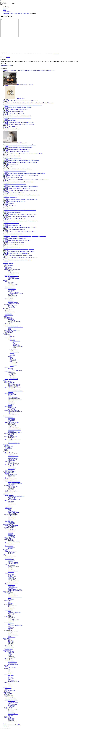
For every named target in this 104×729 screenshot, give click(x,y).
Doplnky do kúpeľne (12, 423)
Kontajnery (7, 473)
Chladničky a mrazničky (12, 394)
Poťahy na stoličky (11, 607)
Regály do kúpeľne (11, 419)
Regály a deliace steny (12, 518)
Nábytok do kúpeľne (9, 417)
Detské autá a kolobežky (12, 305)
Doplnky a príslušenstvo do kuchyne (15, 411)
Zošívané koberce (11, 599)
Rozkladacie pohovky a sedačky (14, 512)
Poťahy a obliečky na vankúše (13, 619)
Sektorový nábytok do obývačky (11, 514)
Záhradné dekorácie (11, 706)
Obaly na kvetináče (9, 265)
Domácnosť (5, 316)
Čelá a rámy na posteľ (12, 576)
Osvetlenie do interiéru (9, 528)
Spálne (4, 554)
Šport (6, 689)
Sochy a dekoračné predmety (13, 278)
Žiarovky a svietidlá (9, 546)
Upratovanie (7, 323)
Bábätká (6, 281)
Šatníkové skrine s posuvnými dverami (15, 590)
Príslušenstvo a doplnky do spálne (11, 582)
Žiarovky (7, 542)
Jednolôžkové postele (12, 578)
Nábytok (9, 356)
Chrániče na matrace (16, 341)
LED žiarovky (10, 544)
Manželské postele (11, 579)
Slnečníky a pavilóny (9, 695)
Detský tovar (7, 334)
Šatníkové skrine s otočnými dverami (15, 589)
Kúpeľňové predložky (12, 426)
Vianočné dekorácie (11, 552)
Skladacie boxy (11, 642)
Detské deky (10, 299)
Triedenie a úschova (6, 638)
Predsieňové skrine (11, 487)
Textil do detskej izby (9, 298)
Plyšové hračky (13, 336)
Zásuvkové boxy (11, 644)
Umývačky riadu (11, 404)
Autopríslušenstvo (8, 309)
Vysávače (9, 328)
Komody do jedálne (11, 465)
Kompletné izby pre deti (12, 295)
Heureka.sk (5, 333)
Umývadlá (10, 438)
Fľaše (9, 676)
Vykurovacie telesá (11, 705)
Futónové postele (11, 577)
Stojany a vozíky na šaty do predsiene (15, 483)
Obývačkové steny (8, 507)
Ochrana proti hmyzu (9, 315)
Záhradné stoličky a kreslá (13, 714)
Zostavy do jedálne (9, 470)
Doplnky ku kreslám (11, 475)
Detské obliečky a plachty (13, 302)
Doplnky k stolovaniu (9, 651)
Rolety (9, 602)
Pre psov (11, 369)
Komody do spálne (11, 560)
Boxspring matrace (11, 565)
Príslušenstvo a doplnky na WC (11, 433)
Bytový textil (12, 340)
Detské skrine (10, 294)
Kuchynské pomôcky (9, 659)
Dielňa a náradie (8, 312)
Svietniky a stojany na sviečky (13, 272)
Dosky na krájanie (11, 660)
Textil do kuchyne (8, 604)
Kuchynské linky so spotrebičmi (14, 385)
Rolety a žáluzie (8, 600)
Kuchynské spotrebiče (9, 393)
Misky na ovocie (11, 652)
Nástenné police (11, 517)
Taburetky (12, 366)
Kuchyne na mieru (8, 381)
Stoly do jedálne (8, 461)
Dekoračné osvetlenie (12, 526)
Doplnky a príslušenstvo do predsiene (12, 481)
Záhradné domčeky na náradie (11, 698)
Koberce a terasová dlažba (13, 702)
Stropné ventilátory (9, 538)
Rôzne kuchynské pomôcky (13, 664)
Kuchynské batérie (11, 412)
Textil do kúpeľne (8, 610)
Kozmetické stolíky (9, 446)
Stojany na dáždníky (11, 484)
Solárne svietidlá (11, 540)
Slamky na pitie (11, 656)
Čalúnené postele (11, 575)
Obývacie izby (5, 494)
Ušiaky (9, 505)
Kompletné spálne (8, 556)
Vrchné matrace (11, 572)
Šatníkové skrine (8, 584)
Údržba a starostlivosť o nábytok (14, 499)
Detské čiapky (13, 375)
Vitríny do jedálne (11, 469)
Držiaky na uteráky (11, 424)
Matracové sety (10, 567)
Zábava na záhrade (11, 307)
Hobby (6, 367)
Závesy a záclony (8, 630)
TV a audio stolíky (11, 523)
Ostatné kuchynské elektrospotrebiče (15, 399)
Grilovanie (7, 694)
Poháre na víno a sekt (12, 667)
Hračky (9, 335)
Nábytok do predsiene (9, 485)
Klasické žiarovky (11, 543)
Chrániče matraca (11, 623)
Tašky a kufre (7, 691)
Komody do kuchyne (12, 407)
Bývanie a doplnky (11, 338)
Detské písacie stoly (11, 290)
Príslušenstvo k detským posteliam (16, 293)
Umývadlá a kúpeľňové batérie (11, 436)
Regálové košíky (11, 641)
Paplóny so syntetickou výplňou (16, 625)
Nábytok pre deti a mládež (10, 288)
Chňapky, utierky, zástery (12, 605)
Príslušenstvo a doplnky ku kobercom (15, 597)
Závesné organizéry (9, 649)
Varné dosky (10, 405)
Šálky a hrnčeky (11, 678)
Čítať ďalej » (56, 53)
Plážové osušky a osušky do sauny (14, 612)
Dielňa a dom (5, 308)
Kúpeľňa (12, 350)
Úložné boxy (12, 355)
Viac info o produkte (6, 65)
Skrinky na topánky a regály (10, 490)
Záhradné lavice (11, 710)
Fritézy (9, 396)
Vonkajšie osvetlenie (9, 539)
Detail (7, 71)
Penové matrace (11, 568)
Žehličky (9, 329)
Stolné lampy (10, 534)
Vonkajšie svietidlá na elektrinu (14, 541)
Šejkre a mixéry (11, 400)
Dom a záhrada (8, 337)
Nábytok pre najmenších (12, 296)
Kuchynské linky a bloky (10, 382)
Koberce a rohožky (9, 592)
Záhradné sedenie (8, 708)
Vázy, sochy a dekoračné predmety (12, 276)
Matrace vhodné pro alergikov (13, 566)
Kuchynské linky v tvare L (13, 386)
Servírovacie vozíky (11, 409)
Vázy (9, 279)
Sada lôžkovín (10, 628)
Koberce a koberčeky (14, 349)
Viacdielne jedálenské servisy (13, 681)
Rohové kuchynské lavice (13, 458)
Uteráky (14, 347)
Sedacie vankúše (11, 620)
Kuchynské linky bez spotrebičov (14, 384)
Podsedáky (10, 703)
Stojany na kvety (8, 268)
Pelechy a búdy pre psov (17, 370)
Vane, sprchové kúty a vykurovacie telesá (13, 439)
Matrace (11, 357)
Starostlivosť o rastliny (12, 697)
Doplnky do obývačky (9, 495)
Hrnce (28, 13)
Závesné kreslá (10, 715)
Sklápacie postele (11, 581)
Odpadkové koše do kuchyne (13, 414)
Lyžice (9, 669)
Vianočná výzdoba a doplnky (10, 551)
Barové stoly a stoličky (9, 452)
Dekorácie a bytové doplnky (8, 263)
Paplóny (9, 624)
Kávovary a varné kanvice (13, 397)
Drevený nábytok (11, 719)
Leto (6, 550)
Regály (6, 449)
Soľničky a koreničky (12, 657)
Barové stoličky (6, 6)
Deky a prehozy (11, 618)
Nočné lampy (10, 531)
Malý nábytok (5, 444)
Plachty (14, 343)
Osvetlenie (12, 353)
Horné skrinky (10, 388)
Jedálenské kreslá (11, 457)
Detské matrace (8, 286)
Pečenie (6, 665)
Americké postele (11, 574)
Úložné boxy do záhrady (12, 704)
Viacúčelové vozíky (9, 647)
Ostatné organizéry (8, 645)
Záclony (9, 636)
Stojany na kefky (16, 351)
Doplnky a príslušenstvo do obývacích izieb (16, 496)
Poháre (6, 666)
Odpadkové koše (8, 317)
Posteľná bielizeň (16, 344)
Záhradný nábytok (6, 692)
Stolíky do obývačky (9, 521)
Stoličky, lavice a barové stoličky (11, 453)
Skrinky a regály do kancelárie (11, 478)
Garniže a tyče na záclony (13, 631)
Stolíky (11, 361)
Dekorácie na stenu (11, 277)
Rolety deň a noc (11, 603)
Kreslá (6, 500)
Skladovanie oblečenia (9, 646)
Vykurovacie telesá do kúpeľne (14, 443)
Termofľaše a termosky (12, 680)
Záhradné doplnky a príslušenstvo (11, 700)
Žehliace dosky (10, 322)
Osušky (9, 611)
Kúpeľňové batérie (11, 437)
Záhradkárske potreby (9, 696)
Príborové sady (10, 671)
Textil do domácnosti (7, 591)
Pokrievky (10, 685)
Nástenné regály (8, 447)
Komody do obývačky (12, 515)
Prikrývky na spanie (16, 345)
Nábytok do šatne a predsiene (8, 479)
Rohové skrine (10, 588)
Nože (9, 670)
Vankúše (4, 10)
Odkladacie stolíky (8, 448)
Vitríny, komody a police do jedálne (12, 464)
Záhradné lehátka (11, 711)
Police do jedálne (11, 466)
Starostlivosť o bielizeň (9, 318)
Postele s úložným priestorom (13, 580)
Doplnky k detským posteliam (13, 303)
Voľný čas (5, 686)
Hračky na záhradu (11, 701)
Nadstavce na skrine (11, 585)
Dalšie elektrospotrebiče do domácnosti (15, 327)
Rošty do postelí (13, 359)
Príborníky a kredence (12, 467)
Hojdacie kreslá (11, 501)
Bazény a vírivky (8, 693)
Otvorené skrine (11, 586)
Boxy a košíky (8, 639)
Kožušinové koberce (12, 595)
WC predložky (10, 435)
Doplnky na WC (11, 434)
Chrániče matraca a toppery (10, 555)
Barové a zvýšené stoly (12, 462)
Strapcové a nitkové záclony (13, 634)
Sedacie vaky (10, 297)
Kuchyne (4, 380)
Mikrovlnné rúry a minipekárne (14, 398)
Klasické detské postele (14, 292)
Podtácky (9, 653)
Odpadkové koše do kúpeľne (13, 427)
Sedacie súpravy (13, 360)
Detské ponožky (13, 376)
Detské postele (10, 291)
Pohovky (9, 510)
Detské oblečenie (11, 374)
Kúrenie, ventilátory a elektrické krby (12, 330)
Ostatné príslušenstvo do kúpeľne (14, 428)
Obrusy (9, 606)
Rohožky (9, 598)
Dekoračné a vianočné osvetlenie (11, 525)
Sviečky (9, 271)
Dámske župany (13, 373)
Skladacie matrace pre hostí (13, 570)
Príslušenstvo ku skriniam (12, 587)
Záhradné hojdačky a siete (13, 709)
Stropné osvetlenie (11, 535)
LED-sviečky (10, 270)
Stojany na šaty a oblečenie (13, 562)
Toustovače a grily (11, 402)
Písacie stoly (5, 7)
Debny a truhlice (11, 640)
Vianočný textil (10, 553)
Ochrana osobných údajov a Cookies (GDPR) (11, 724)
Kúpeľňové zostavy (11, 418)
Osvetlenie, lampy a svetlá (8, 524)
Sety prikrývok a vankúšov (18, 346)
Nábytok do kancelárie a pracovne (9, 471)
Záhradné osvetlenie (9, 707)
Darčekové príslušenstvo (10, 311)
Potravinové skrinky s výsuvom (14, 389)
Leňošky (9, 509)
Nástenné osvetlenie (11, 530)
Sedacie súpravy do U (12, 513)
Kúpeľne (4, 415)
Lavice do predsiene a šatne (13, 486)
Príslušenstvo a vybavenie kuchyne (12, 410)
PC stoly (14, 363)
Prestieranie (10, 608)
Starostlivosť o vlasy (9, 331)
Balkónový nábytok (6, 11)
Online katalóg (5, 725)
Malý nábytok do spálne (9, 559)
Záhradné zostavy (8, 717)
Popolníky (10, 654)
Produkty (11, 13)
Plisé (9, 601)
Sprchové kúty (10, 440)
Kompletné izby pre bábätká (13, 284)
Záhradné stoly (8, 716)
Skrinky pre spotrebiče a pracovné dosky (15, 391)
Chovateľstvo (7, 310)
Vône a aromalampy (11, 273)
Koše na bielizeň (11, 319)
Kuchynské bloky (11, 383)
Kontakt (4, 723)
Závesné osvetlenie (11, 536)
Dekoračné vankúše (11, 617)
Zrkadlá (9, 421)
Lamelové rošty (8, 557)
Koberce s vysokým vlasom (13, 594)
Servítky (9, 655)
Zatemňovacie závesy (12, 637)
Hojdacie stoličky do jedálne (13, 456)
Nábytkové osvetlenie (12, 497)
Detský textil (10, 283)
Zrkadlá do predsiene (9, 492)
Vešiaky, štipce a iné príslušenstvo (14, 321)
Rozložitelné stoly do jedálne (13, 463)
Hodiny (6, 264)
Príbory (6, 668)
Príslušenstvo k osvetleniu (10, 537)
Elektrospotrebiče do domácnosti (11, 325)
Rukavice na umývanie (12, 613)
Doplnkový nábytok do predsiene (14, 482)
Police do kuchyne (11, 408)
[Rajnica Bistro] (9, 36)
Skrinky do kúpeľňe (11, 420)
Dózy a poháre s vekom (12, 662)
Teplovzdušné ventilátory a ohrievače (15, 432)
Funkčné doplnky (8, 688)
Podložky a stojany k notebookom (11, 379)
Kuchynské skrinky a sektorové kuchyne (13, 387)
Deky (14, 342)
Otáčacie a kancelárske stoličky (11, 474)
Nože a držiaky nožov (12, 663)
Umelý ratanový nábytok (12, 721)
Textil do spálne (8, 621)
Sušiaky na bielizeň (11, 320)
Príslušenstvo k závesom (12, 633)
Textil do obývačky (9, 616)
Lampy (14, 354)
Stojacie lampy (10, 533)
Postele (4, 9)
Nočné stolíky (15, 362)
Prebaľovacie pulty (11, 285)
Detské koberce (11, 301)
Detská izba (5, 280)
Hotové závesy (10, 632)
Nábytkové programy (12, 516)
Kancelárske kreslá (11, 476)
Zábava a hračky (8, 304)
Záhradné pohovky (11, 713)
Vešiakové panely (11, 488)
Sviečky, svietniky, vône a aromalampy (12, 269)
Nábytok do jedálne (6, 451)
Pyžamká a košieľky (14, 378)
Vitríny (6, 450)
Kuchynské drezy (11, 413)
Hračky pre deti (11, 306)
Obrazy (6, 266)
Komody (7, 445)
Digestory (9, 395)
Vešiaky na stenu (11, 489)
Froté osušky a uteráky (12, 425)
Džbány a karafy (11, 675)
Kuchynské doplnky (9, 658)
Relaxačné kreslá (11, 502)
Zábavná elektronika (9, 332)
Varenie (24, 13)
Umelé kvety (7, 275)
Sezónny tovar (5, 549)
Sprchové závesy (11, 431)
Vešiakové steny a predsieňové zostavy (12, 491)
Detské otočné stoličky (12, 289)
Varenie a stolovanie (18, 13)
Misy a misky (10, 677)
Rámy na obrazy (8, 267)
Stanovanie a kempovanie (10, 690)
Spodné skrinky (11, 392)
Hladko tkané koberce (12, 593)
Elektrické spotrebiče (7, 324)
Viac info (8, 57)
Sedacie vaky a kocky (12, 503)
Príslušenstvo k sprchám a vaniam (14, 430)
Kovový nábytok (11, 720)
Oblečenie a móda (8, 371)
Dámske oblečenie (11, 372)
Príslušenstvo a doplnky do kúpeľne (12, 422)
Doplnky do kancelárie (9, 472)
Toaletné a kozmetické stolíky (13, 563)
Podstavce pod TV (11, 498)
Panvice (9, 684)
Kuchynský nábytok (9, 406)
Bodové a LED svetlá (12, 529)
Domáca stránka (6, 13)
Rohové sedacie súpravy (12, 511)
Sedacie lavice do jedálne (12, 459)
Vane (9, 441)
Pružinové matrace (11, 569)
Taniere (9, 679)
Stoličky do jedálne (11, 460)
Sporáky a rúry (10, 401)
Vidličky (9, 672)
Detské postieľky (11, 282)
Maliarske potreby (8, 314)
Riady (6, 673)
